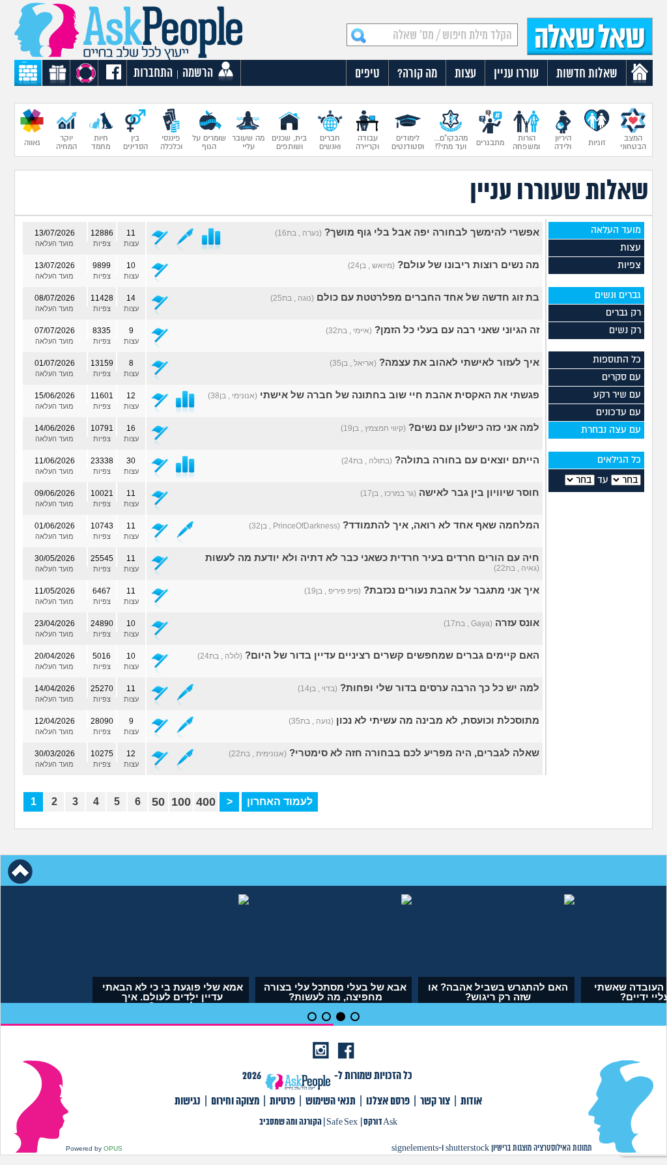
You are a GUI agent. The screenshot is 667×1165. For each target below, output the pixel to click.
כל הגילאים (619, 460)
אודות (471, 1101)
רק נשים (625, 330)
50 (158, 801)
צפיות (629, 265)
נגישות (188, 1101)
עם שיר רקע (617, 395)
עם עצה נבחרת (611, 430)
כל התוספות (617, 359)
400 (206, 801)
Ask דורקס (380, 1122)
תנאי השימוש (330, 1101)
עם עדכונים (618, 412)
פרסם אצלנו (388, 1101)
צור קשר (435, 1101)
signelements (414, 1148)
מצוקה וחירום (235, 1101)
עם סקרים (621, 377)
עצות (630, 247)
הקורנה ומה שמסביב (290, 1122)
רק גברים (623, 312)
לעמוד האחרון (280, 801)
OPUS (113, 1148)
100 (181, 801)
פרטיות (282, 1101)
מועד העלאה (616, 230)
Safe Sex (342, 1122)
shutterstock (467, 1148)
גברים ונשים (618, 295)
